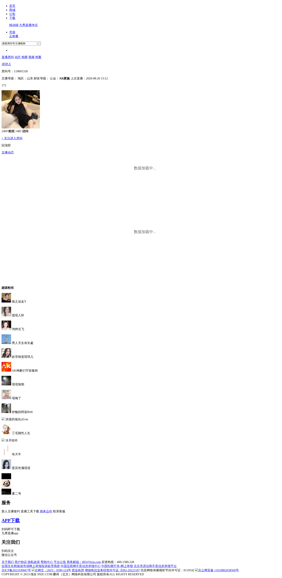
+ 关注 (6, 138)
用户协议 (21, 562)
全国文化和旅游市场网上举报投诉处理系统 (31, 566)
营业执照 (78, 570)
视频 (31, 57)
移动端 (13, 25)
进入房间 (16, 138)
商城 (12, 10)
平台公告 (60, 562)
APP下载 (11, 520)
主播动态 (8, 152)
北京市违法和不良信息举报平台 (155, 566)
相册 (24, 57)
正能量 (13, 36)
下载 (12, 18)
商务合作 (46, 511)
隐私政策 (34, 562)
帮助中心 (47, 562)
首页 (12, 5)
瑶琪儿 (6, 64)
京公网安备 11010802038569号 (218, 570)
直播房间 (8, 57)
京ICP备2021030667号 (16, 570)
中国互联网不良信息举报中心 (81, 566)
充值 (12, 32)
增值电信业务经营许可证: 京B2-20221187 (112, 570)
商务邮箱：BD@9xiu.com (84, 562)
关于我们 (8, 562)
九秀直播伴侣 (28, 25)
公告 (12, 14)
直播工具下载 (30, 511)
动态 (18, 57)
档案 (38, 57)
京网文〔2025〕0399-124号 (53, 570)
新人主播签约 (11, 511)
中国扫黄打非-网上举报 (117, 566)
